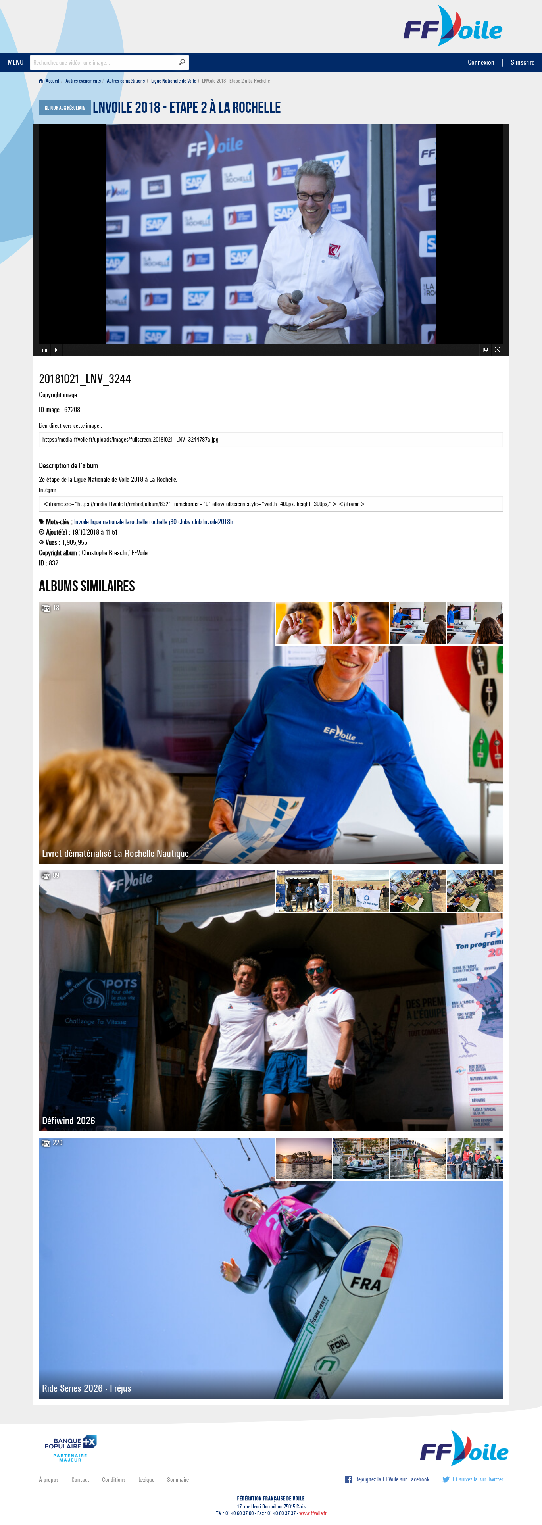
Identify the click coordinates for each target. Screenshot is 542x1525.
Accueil (51, 80)
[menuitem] (50, 80)
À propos (49, 1479)
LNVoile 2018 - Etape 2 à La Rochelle (187, 109)
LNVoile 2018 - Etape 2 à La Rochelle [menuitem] (236, 80)
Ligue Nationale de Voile (173, 80)
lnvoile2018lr (218, 522)
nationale (113, 522)
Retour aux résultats (65, 108)
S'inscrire (522, 62)
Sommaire (178, 1479)
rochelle (158, 522)
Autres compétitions (126, 80)
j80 (173, 522)
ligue (95, 522)
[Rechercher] (182, 62)
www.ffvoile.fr (313, 1513)
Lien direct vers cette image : (70, 425)
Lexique (146, 1479)
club (197, 522)
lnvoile (81, 522)
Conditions (114, 1479)
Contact (80, 1479)
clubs (184, 522)
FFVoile (453, 25)
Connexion (481, 62)
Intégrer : (49, 490)
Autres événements (83, 80)
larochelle (136, 522)
